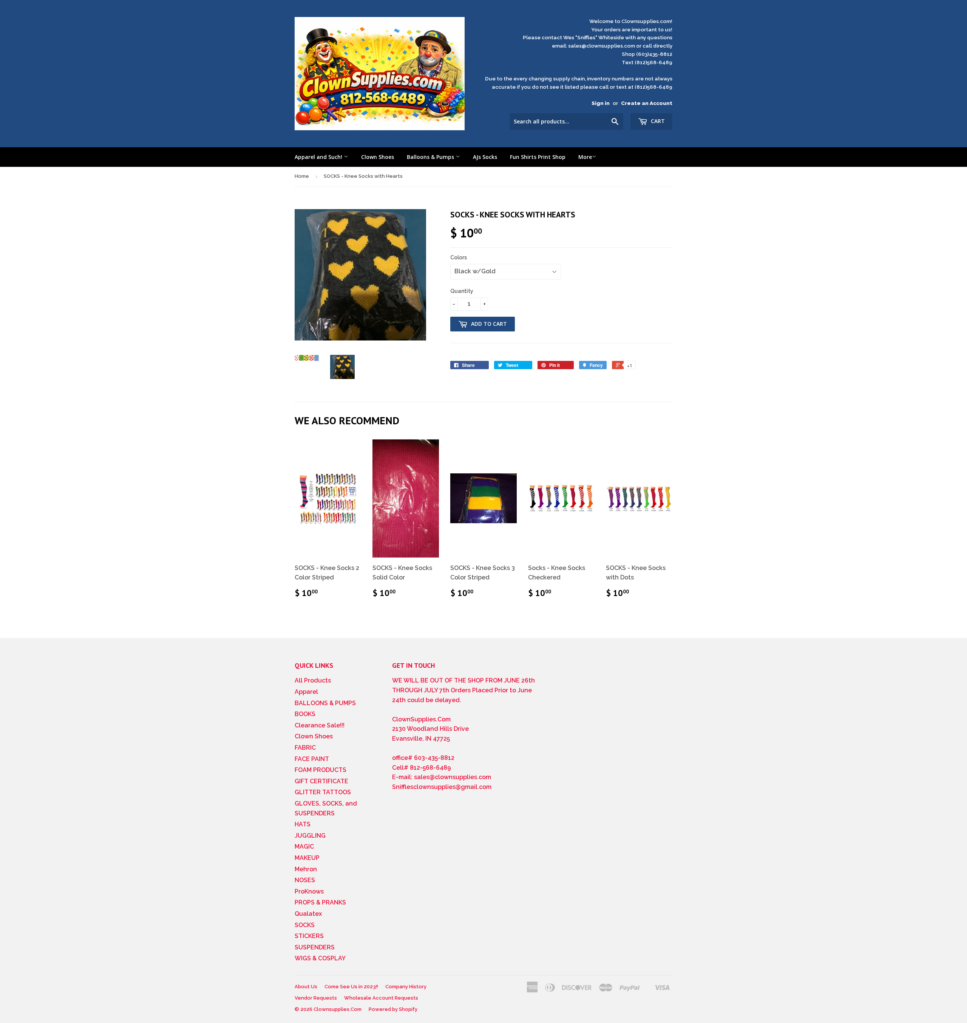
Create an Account (646, 103)
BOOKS (305, 714)
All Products (313, 680)
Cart (657, 121)
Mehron (306, 869)
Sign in (601, 103)
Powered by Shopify (393, 1009)
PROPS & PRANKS (320, 902)
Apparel (306, 691)
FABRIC (305, 747)
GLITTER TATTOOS (323, 792)
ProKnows (309, 891)
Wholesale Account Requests (381, 998)
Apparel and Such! (319, 156)
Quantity (461, 291)
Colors (458, 257)
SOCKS (305, 925)
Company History (405, 986)
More (585, 156)
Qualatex (308, 913)
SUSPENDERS (315, 947)
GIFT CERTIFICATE (321, 781)
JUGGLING (310, 835)
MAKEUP (307, 857)
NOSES (305, 880)
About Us (306, 986)
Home (302, 176)
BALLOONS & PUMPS (325, 703)
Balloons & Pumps (431, 156)
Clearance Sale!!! (319, 725)
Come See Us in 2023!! (351, 986)
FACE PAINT (312, 759)
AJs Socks (485, 156)
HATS (302, 824)
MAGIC (304, 846)
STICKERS (309, 936)
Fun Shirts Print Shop (537, 156)
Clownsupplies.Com (337, 1009)
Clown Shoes (377, 156)
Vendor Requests (316, 998)
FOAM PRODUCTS (320, 769)
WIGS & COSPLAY (320, 958)
